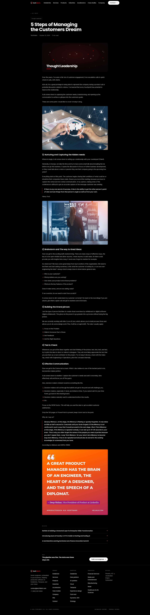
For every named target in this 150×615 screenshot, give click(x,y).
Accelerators (81, 3)
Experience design (76, 591)
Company (101, 3)
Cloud (72, 584)
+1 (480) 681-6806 (37, 591)
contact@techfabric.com (38, 588)
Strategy (73, 601)
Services (56, 3)
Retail (89, 586)
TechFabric (34, 35)
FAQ (53, 598)
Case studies (92, 3)
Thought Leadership (36, 18)
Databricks (47, 3)
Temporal (73, 587)
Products (64, 3)
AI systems (73, 580)
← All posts (34, 13)
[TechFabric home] (35, 3)
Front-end (73, 594)
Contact (55, 601)
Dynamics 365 (74, 598)
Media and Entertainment (92, 578)
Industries (72, 3)
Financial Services (93, 574)
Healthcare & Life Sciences (93, 591)
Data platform (74, 577)
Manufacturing (92, 583)
